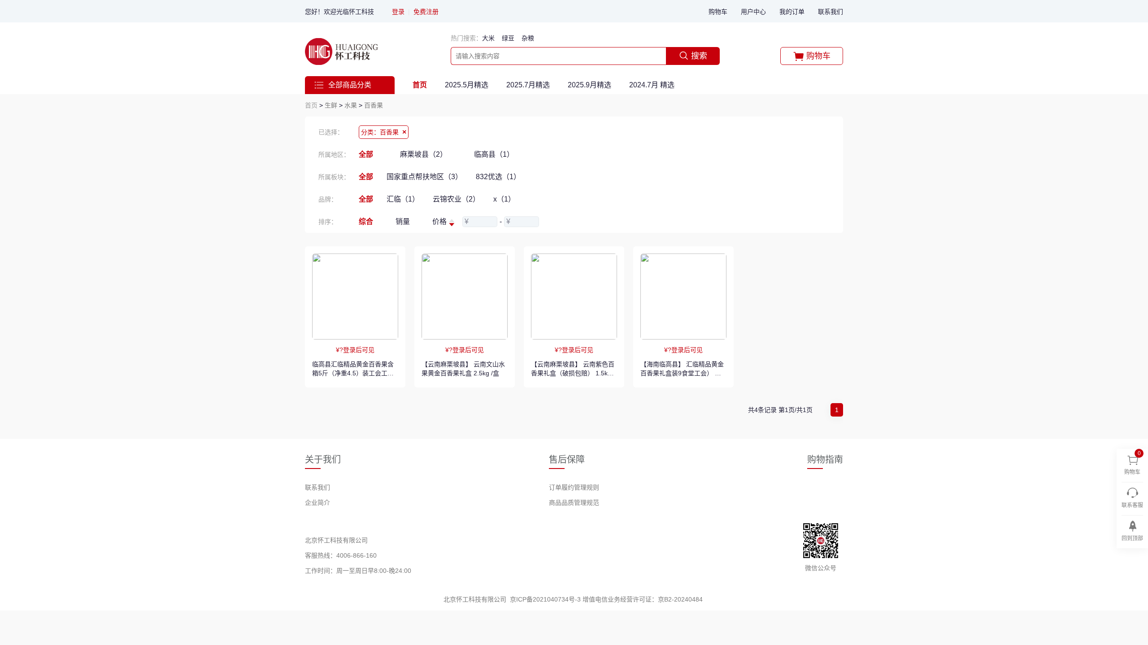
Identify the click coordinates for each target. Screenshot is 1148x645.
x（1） (504, 199)
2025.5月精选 (466, 85)
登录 (398, 11)
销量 (403, 221)
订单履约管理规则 (574, 487)
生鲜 (331, 105)
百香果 (373, 105)
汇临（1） (403, 199)
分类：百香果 (383, 132)
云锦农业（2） (456, 199)
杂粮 (528, 38)
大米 (488, 38)
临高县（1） (494, 154)
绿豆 (508, 38)
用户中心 (753, 11)
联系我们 (830, 11)
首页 (420, 85)
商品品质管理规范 (574, 502)
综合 (366, 221)
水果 (350, 105)
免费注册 (426, 11)
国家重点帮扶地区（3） (424, 177)
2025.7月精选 (528, 85)
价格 (439, 221)
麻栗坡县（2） (423, 154)
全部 (366, 154)
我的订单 (791, 11)
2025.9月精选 (589, 85)
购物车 (718, 11)
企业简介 (317, 502)
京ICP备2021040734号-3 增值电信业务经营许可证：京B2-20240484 (606, 599)
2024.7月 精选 (651, 85)
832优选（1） (498, 177)
